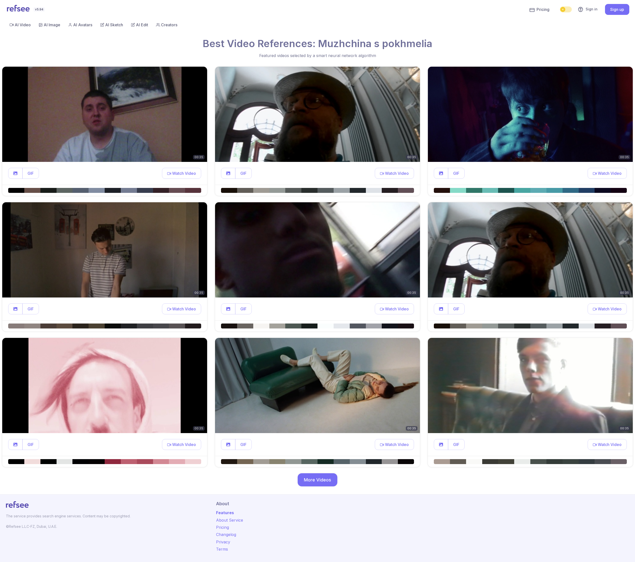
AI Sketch (114, 24)
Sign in (588, 9)
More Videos (317, 479)
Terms (222, 549)
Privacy (223, 541)
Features (225, 512)
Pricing (543, 9)
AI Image (52, 24)
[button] (15, 173)
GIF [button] (31, 173)
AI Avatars (82, 24)
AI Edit (142, 24)
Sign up (617, 9)
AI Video (23, 24)
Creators (169, 24)
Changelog (226, 534)
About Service (229, 520)
